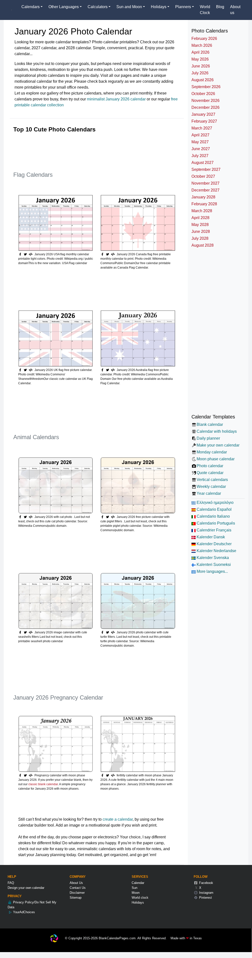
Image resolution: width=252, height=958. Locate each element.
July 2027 (199, 156)
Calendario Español (214, 509)
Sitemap (75, 897)
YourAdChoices (23, 912)
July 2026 (199, 73)
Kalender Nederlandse (216, 551)
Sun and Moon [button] (129, 7)
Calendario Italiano (213, 516)
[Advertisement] (102, 148)
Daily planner (208, 438)
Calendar (138, 883)
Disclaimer (77, 892)
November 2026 (205, 100)
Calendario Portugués (215, 523)
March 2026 (201, 45)
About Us (76, 883)
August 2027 (202, 162)
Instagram (205, 892)
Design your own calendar (26, 888)
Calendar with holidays (217, 431)
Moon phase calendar (216, 459)
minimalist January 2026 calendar (116, 99)
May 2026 (200, 59)
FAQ (11, 883)
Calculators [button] (98, 7)
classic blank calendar (43, 784)
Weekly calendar (211, 486)
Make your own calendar (218, 445)
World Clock (205, 10)
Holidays (138, 902)
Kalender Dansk (210, 537)
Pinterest (205, 897)
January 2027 (203, 114)
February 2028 (204, 204)
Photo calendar (210, 466)
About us (235, 10)
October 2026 (203, 94)
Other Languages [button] (63, 7)
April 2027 (200, 135)
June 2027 (200, 149)
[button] (26, 254)
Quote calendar (210, 473)
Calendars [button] (30, 7)
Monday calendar (212, 452)
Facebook (205, 883)
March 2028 (201, 211)
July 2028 (199, 238)
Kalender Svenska (212, 558)
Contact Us (78, 888)
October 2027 (203, 176)
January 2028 (203, 197)
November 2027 (205, 183)
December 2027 (205, 190)
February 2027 (204, 121)
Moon (136, 892)
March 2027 (201, 128)
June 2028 (200, 231)
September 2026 (205, 87)
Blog (220, 7)
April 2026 (200, 52)
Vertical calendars (212, 480)
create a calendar (118, 819)
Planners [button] (183, 7)
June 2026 (200, 66)
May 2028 (200, 225)
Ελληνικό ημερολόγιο (215, 502)
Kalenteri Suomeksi (213, 564)
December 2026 (205, 107)
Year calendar (209, 493)
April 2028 (200, 218)
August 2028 (202, 245)
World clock (140, 897)
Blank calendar (210, 424)
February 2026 (204, 38)
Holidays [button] (158, 7)
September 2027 (205, 169)
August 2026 (202, 80)
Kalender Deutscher (214, 544)
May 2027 (200, 142)
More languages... (212, 571)
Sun (134, 888)
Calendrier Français (213, 530)
